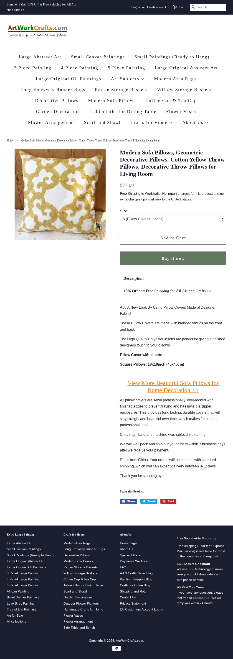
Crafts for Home (149, 122)
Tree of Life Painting (21, 609)
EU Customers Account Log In (141, 609)
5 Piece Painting (126, 67)
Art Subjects (126, 78)
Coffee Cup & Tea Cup (171, 100)
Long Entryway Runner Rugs (52, 89)
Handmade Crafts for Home (83, 609)
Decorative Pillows (57, 100)
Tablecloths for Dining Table (124, 111)
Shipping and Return (134, 591)
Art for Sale (15, 615)
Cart (181, 7)
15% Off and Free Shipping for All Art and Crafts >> (167, 291)
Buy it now (173, 258)
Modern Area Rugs (175, 78)
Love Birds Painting (21, 603)
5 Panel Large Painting (23, 585)
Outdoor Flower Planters (81, 603)
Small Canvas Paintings (98, 56)
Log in (135, 7)
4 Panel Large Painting (23, 579)
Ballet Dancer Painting (23, 597)
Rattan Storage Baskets (121, 89)
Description (133, 278)
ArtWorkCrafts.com (129, 640)
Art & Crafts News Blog (136, 573)
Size (123, 211)
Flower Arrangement (51, 122)
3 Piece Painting (32, 67)
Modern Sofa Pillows (112, 100)
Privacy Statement (133, 603)
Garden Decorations (58, 111)
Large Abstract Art (40, 56)
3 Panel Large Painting (23, 573)
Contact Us (128, 597)
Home (10, 140)
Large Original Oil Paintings (68, 78)
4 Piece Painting (79, 67)
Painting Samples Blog (136, 579)
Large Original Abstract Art (186, 67)
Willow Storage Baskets (184, 89)
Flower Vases (181, 111)
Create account (156, 7)
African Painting (18, 591)
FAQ (123, 567)
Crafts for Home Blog (135, 585)
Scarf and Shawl (102, 122)
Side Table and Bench (79, 627)
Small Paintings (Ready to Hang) (172, 56)
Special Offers (130, 555)
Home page (128, 543)
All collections (16, 621)
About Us (193, 122)
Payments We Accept (135, 561)
